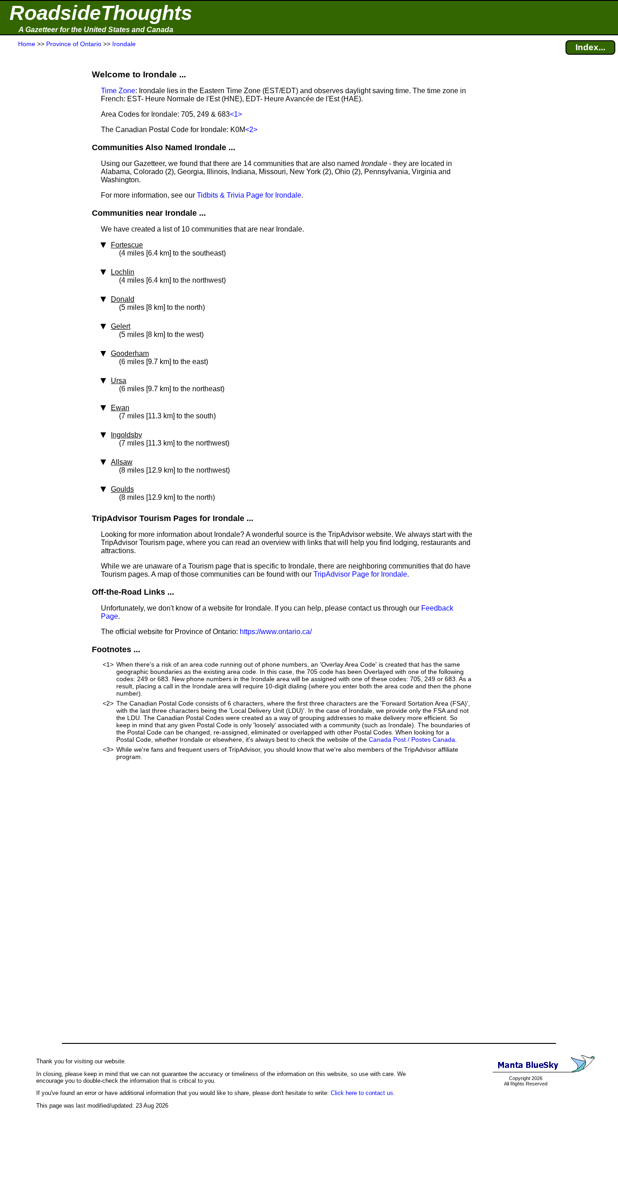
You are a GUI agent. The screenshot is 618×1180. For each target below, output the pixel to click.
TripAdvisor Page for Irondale (360, 574)
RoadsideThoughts (101, 12)
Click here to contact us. (363, 1093)
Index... (590, 47)
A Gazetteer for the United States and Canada (96, 29)
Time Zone (118, 91)
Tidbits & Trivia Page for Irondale (249, 195)
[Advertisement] (40, 227)
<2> (251, 129)
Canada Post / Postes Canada (412, 739)
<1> (236, 114)
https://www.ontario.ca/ (276, 631)
